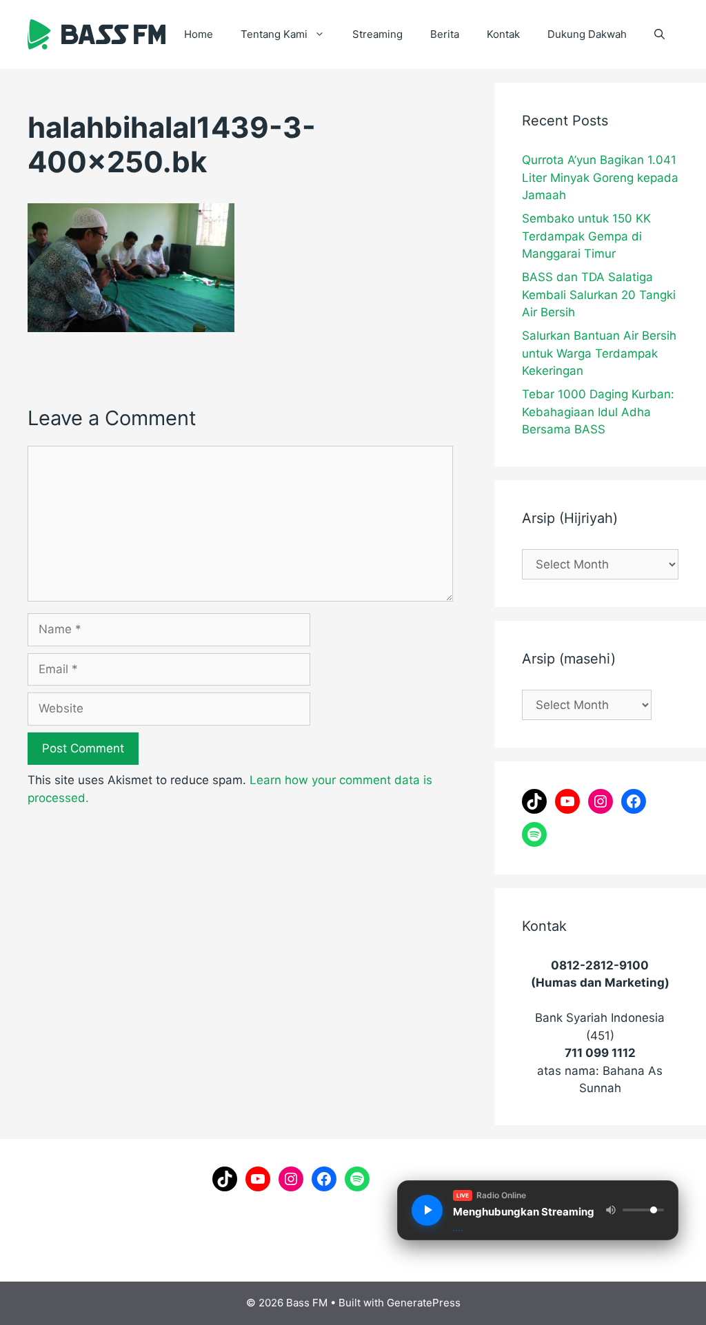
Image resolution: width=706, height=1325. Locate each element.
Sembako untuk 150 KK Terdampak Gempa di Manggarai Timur (586, 236)
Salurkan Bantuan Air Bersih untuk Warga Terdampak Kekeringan (599, 353)
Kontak (503, 34)
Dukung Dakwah (587, 34)
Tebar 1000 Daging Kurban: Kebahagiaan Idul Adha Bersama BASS (598, 411)
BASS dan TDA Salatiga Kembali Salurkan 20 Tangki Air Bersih (599, 294)
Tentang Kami (274, 34)
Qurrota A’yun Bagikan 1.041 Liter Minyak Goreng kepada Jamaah (600, 177)
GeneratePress (424, 1302)
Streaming (377, 34)
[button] (659, 34)
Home (198, 34)
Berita (444, 34)
